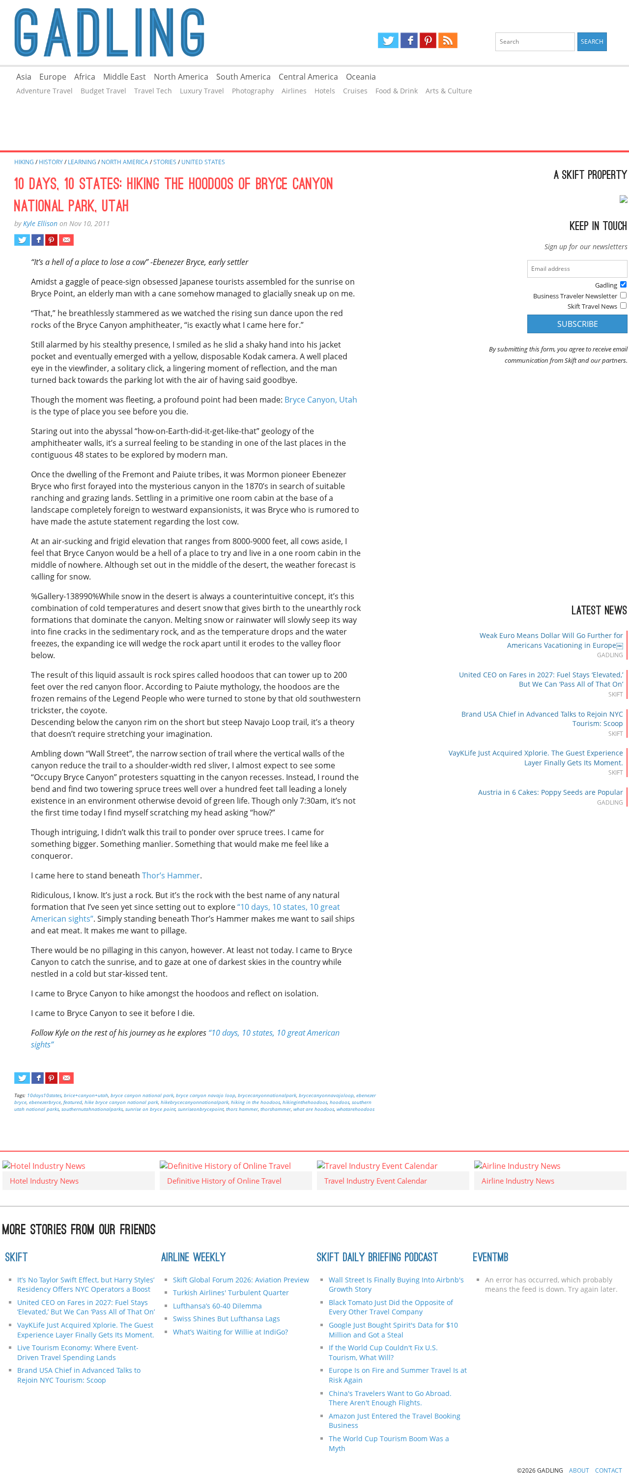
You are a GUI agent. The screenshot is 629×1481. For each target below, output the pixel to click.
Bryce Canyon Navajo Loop (205, 1095)
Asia (23, 76)
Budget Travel (103, 90)
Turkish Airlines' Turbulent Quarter (231, 1292)
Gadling (157, 32)
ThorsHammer (275, 1108)
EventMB (491, 1258)
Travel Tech (153, 90)
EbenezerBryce (45, 1102)
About (579, 1470)
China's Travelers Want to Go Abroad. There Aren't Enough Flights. (390, 1398)
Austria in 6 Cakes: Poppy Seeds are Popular (550, 792)
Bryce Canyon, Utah (321, 399)
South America (243, 76)
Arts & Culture (449, 90)
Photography (253, 90)
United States (203, 162)
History (51, 162)
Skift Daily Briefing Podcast (377, 1258)
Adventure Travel (44, 90)
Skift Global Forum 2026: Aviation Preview (241, 1279)
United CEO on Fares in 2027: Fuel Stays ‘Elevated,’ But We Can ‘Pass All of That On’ (541, 679)
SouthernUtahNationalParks (92, 1108)
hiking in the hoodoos (255, 1102)
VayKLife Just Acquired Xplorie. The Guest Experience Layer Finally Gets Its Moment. (536, 757)
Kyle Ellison (40, 223)
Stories (164, 162)
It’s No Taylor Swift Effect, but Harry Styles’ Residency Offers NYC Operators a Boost (85, 1284)
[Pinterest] (428, 40)
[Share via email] (66, 240)
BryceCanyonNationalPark (267, 1095)
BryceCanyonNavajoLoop (326, 1095)
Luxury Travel (202, 90)
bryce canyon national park (142, 1095)
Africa (84, 76)
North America (181, 76)
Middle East (124, 76)
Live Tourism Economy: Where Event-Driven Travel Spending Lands (78, 1352)
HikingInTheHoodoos (305, 1102)
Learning (82, 162)
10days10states (44, 1095)
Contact (608, 1470)
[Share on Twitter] (21, 240)
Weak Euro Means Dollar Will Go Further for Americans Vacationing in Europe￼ (551, 640)
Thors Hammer (242, 1108)
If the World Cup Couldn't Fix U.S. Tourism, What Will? (383, 1352)
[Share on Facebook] (37, 240)
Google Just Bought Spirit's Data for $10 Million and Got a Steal (393, 1329)
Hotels (324, 90)
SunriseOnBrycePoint (201, 1108)
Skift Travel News (592, 306)
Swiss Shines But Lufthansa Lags (226, 1318)
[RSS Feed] (447, 40)
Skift (16, 1258)
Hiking (24, 162)
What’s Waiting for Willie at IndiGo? (230, 1331)
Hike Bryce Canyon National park (121, 1102)
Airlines (294, 90)
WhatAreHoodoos (355, 1108)
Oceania (361, 76)
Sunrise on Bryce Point (150, 1108)
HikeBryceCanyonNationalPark (195, 1102)
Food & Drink (396, 90)
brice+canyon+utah (86, 1095)
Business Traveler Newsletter (575, 295)
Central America (308, 76)
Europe (52, 76)
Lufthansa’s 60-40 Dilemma (218, 1305)
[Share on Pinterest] (51, 240)
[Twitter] (388, 40)
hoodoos (339, 1102)
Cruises (355, 90)
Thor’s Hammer (171, 875)
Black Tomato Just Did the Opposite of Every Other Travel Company (391, 1307)
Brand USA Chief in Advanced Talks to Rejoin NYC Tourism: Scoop (79, 1375)
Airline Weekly (193, 1258)
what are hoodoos (313, 1108)
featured (72, 1102)
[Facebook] (409, 40)
